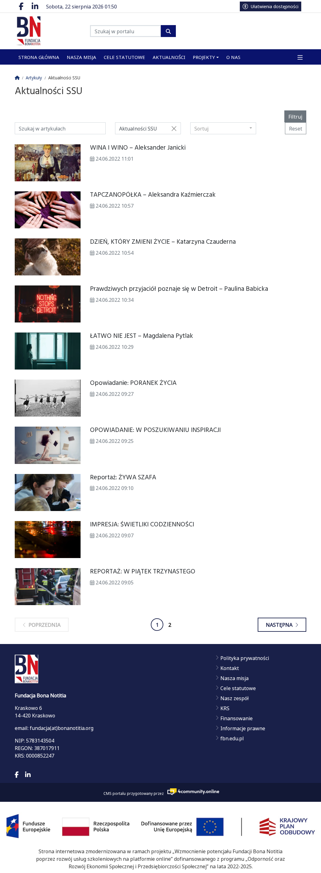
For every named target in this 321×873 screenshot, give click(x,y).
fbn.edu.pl (232, 738)
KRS (224, 708)
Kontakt (229, 668)
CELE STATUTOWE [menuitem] (124, 57)
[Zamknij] (174, 128)
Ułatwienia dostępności (274, 6)
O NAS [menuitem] (233, 57)
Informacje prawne (242, 728)
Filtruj (295, 116)
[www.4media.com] (191, 791)
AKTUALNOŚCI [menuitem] (169, 57)
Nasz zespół (234, 698)
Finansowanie (236, 718)
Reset (295, 128)
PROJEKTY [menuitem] (204, 57)
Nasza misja (234, 678)
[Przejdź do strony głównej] (47, 31)
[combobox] (223, 128)
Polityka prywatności (244, 658)
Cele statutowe (238, 688)
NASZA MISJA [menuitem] (81, 57)
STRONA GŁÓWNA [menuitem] (38, 57)
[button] (300, 57)
